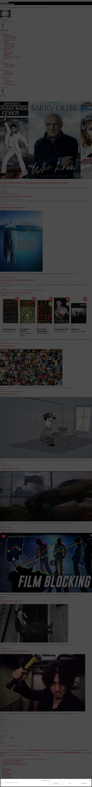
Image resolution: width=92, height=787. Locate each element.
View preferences (84, 783)
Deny (70, 783)
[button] (89, 780)
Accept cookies (56, 783)
